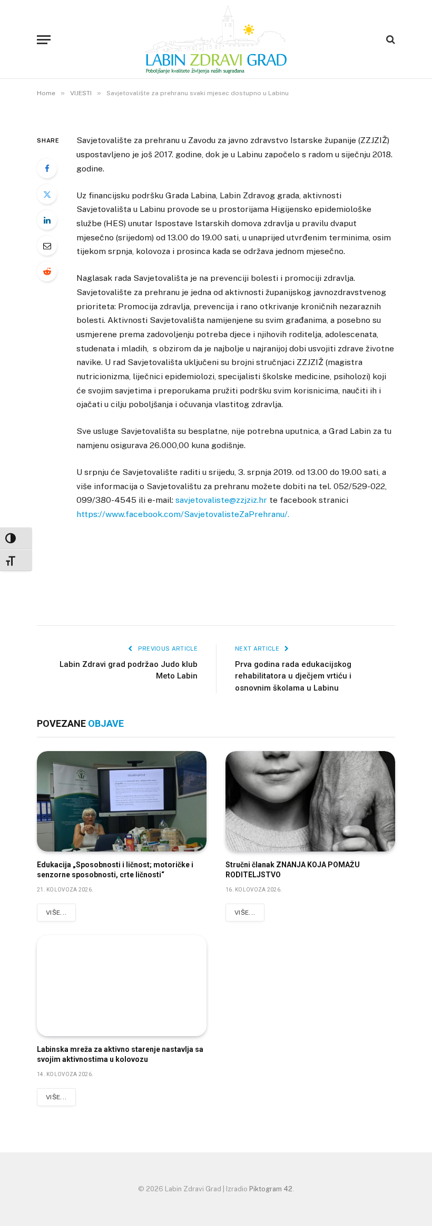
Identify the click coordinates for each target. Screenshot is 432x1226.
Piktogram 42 (270, 1189)
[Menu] (44, 40)
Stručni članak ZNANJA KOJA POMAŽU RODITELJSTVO (292, 869)
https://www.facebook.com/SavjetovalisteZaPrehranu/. (182, 514)
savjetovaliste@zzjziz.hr (221, 500)
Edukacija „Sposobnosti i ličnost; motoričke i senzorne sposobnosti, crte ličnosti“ (115, 869)
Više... (56, 912)
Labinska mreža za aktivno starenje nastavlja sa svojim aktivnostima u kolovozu (120, 1054)
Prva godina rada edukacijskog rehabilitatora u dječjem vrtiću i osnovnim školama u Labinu (293, 676)
